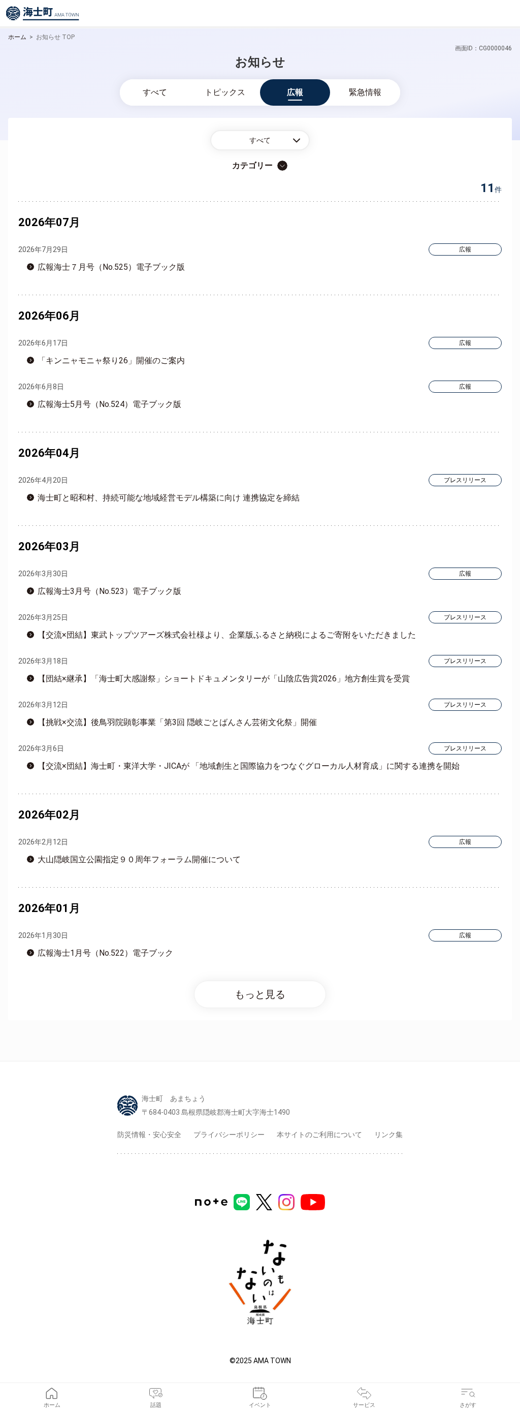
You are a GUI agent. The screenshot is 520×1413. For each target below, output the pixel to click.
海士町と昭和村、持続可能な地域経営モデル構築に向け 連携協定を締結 (169, 498)
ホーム (17, 37)
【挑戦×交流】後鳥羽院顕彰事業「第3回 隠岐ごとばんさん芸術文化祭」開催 (177, 722)
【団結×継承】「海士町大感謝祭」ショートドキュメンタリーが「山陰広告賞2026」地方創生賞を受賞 (224, 678)
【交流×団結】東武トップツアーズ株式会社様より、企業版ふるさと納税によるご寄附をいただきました (227, 635)
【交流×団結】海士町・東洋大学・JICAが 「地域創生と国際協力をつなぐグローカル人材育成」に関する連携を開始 (249, 766)
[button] (260, 140)
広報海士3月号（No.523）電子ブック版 (109, 591)
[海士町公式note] (211, 1202)
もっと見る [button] (260, 994)
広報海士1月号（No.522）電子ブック (105, 953)
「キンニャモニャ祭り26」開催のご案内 (111, 360)
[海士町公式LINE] (242, 1202)
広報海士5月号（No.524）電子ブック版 (109, 404)
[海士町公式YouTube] (313, 1202)
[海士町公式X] (264, 1202)
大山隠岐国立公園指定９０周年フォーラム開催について (139, 859)
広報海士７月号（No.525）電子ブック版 (111, 267)
